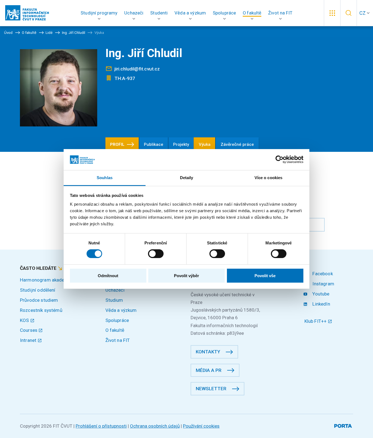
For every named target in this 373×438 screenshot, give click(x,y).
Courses (29, 330)
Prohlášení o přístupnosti (101, 426)
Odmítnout (108, 275)
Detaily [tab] (186, 177)
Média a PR (208, 370)
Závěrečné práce (237, 144)
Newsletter (211, 388)
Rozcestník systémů (41, 310)
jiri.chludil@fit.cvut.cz (137, 69)
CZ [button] (362, 13)
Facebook (322, 273)
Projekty (181, 144)
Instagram (322, 283)
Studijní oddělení (37, 290)
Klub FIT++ (316, 321)
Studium (114, 300)
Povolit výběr (186, 275)
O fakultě (114, 330)
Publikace (153, 144)
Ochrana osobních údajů (155, 426)
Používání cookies (201, 426)
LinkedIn (320, 304)
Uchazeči (115, 290)
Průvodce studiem (39, 300)
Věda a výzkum (121, 310)
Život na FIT (117, 340)
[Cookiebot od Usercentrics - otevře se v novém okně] (279, 159)
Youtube (320, 294)
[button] (99, 13)
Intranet (28, 340)
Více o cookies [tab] (268, 177)
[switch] (156, 253)
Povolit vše (265, 275)
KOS (25, 320)
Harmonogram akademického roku (56, 280)
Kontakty (208, 351)
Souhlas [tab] (105, 177)
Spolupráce (117, 320)
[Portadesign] (343, 425)
